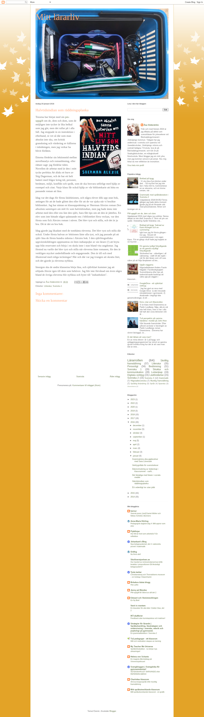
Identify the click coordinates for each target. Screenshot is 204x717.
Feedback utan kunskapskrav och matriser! (148, 618)
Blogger (112, 711)
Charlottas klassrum (140, 679)
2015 (133, 493)
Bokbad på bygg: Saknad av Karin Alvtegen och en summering (152, 227)
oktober (136, 433)
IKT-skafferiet (136, 616)
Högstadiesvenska (139, 381)
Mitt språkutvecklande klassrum (145, 689)
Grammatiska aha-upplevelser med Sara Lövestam (145, 460)
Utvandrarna (131, 386)
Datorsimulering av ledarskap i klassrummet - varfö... (145, 470)
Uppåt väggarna (146, 265)
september (138, 437)
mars (135, 448)
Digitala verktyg (135, 375)
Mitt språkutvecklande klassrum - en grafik (147, 692)
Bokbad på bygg (147, 178)
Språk (152, 384)
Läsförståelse (156, 375)
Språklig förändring (138, 384)
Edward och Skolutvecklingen (144, 598)
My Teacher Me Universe (142, 646)
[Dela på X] (81, 282)
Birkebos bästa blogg (140, 582)
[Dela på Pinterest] (87, 282)
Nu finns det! (136, 554)
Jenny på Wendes (139, 590)
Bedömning (155, 366)
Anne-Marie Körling (139, 521)
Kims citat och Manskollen (151, 302)
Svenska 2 (133, 378)
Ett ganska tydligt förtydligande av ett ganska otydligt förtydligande (153, 248)
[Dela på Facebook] (84, 282)
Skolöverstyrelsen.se (140, 559)
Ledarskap (156, 372)
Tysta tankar (136, 572)
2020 (133, 407)
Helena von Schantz (140, 657)
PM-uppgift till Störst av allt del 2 (143, 593)
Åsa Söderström (151, 125)
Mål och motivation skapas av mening (146, 641)
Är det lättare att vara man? (139, 337)
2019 (133, 411)
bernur (134, 511)
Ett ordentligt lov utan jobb (143, 487)
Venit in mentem (138, 606)
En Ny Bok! (135, 600)
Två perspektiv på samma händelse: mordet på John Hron (153, 319)
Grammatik (163, 378)
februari (136, 452)
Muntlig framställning (159, 381)
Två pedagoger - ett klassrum (144, 639)
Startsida (80, 376)
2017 (133, 418)
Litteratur (48, 286)
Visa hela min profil (135, 165)
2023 (133, 399)
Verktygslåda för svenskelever (145, 465)
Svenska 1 (57, 286)
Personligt (132, 366)
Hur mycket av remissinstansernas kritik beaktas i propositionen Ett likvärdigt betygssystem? (146, 564)
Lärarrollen (135, 360)
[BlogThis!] (78, 282)
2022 (133, 403)
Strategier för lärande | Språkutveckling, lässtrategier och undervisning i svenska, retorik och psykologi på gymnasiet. (147, 627)
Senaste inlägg (44, 376)
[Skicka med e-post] (75, 282)
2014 (133, 497)
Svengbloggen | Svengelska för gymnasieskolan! (145, 668)
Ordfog (134, 552)
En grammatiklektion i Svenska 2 (144, 633)
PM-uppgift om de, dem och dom (141, 213)
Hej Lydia (134, 585)
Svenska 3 (149, 378)
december (137, 425)
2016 (133, 422)
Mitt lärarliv (57, 17)
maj (135, 440)
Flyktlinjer (135, 531)
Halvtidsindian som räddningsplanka (140, 482)
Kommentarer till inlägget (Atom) (86, 385)
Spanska (161, 384)
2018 (133, 414)
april (135, 444)
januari (136, 456)
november (137, 429)
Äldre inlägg (115, 376)
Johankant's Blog (139, 542)
